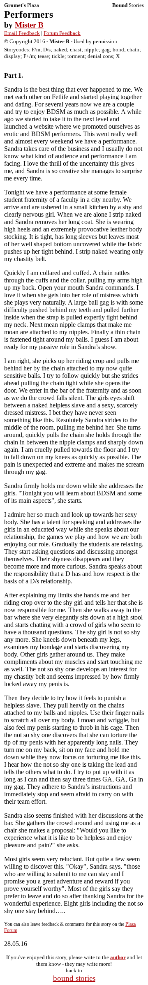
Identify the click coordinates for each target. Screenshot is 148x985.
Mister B (29, 25)
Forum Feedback (62, 33)
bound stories (74, 978)
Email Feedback (22, 33)
